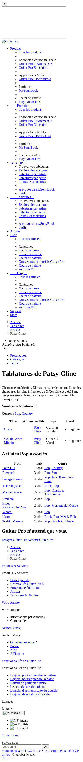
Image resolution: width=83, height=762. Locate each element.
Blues (63, 477)
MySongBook (28, 90)
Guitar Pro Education (33, 67)
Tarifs (22, 193)
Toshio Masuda (12, 521)
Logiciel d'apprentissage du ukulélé (33, 690)
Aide (13, 650)
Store (13, 315)
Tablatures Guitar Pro (24, 595)
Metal (64, 516)
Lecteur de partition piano (27, 686)
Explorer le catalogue (33, 170)
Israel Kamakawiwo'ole (14, 505)
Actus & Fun (27, 269)
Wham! (7, 512)
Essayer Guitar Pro (14, 540)
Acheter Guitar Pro (40, 540)
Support (15, 311)
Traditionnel (52, 494)
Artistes (15, 231)
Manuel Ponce (12, 492)
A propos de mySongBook (37, 189)
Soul (55, 472)
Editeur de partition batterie (28, 683)
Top (4, 758)
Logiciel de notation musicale (30, 694)
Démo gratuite (19, 580)
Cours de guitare (30, 265)
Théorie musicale (30, 254)
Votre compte (11, 602)
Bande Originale (63, 521)
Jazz (54, 477)
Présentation (18, 355)
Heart (6, 516)
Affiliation (17, 653)
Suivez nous (10, 735)
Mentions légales (13, 750)
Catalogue (17, 359)
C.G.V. (44, 750)
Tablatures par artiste (32, 174)
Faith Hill (8, 468)
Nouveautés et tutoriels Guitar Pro (41, 261)
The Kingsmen (12, 486)
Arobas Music (11, 628)
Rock (48, 486)
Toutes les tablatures (32, 182)
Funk (48, 481)
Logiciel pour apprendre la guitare (33, 675)
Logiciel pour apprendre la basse (32, 679)
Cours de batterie (30, 258)
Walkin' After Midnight (13, 440)
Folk (73, 516)
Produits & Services (15, 565)
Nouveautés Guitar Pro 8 (27, 584)
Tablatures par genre (32, 178)
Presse (14, 646)
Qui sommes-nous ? (23, 642)
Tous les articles (29, 239)
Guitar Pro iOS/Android (35, 79)
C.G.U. (32, 750)
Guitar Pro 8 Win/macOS (36, 64)
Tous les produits (30, 52)
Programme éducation (25, 587)
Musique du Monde (65, 505)
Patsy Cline (37, 429)
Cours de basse (29, 250)
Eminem (8, 499)
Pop (17, 413)
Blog (13, 235)
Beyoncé (8, 472)
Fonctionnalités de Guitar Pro (21, 661)
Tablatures (17, 162)
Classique (58, 490)
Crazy (8, 429)
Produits (15, 48)
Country (27, 413)
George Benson (12, 479)
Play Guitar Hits (29, 102)
